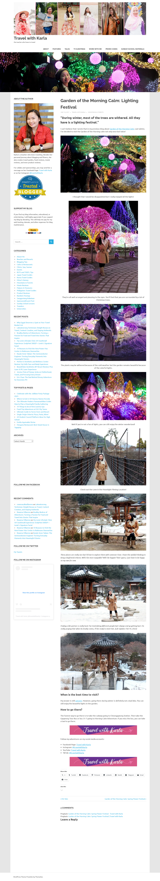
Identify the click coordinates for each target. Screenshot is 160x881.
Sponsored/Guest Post (25, 301)
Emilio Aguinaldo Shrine (26, 422)
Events (19, 269)
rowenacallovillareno (25, 504)
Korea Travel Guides (24, 277)
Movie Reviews (23, 285)
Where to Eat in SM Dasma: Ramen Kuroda (33, 399)
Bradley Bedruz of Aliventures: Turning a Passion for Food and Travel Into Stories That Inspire (31, 335)
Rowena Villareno (23, 512)
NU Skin (65, 799)
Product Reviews (23, 293)
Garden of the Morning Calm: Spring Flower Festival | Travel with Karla (95, 816)
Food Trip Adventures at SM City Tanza (32, 409)
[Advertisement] (34, 463)
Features (57, 49)
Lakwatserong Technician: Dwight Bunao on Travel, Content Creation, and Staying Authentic (31, 507)
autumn (78, 701)
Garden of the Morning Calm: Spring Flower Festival (125, 799)
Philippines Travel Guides (26, 290)
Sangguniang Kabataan (26, 298)
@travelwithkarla (79, 747)
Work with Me (95, 49)
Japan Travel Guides (24, 275)
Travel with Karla (30, 38)
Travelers (20, 306)
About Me (21, 256)
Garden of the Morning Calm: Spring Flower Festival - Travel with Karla (95, 814)
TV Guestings (79, 49)
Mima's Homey (22, 280)
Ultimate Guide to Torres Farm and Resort (33, 412)
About (46, 49)
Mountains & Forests (96, 112)
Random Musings (23, 296)
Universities (21, 309)
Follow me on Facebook (27, 485)
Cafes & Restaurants (25, 264)
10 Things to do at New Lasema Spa (30, 406)
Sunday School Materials (132, 49)
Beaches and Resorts (25, 259)
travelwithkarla (35, 616)
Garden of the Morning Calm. (122, 129)
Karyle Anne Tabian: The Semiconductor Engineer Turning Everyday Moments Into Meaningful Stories (31, 356)
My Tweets (18, 552)
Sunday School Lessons (26, 303)
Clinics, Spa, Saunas (24, 267)
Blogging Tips (22, 262)
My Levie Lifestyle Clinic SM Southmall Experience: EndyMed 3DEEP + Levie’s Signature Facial (33, 343)
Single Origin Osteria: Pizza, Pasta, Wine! (32, 414)
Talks (67, 49)
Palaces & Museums (24, 288)
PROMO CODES (111, 49)
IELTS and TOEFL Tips (25, 272)
